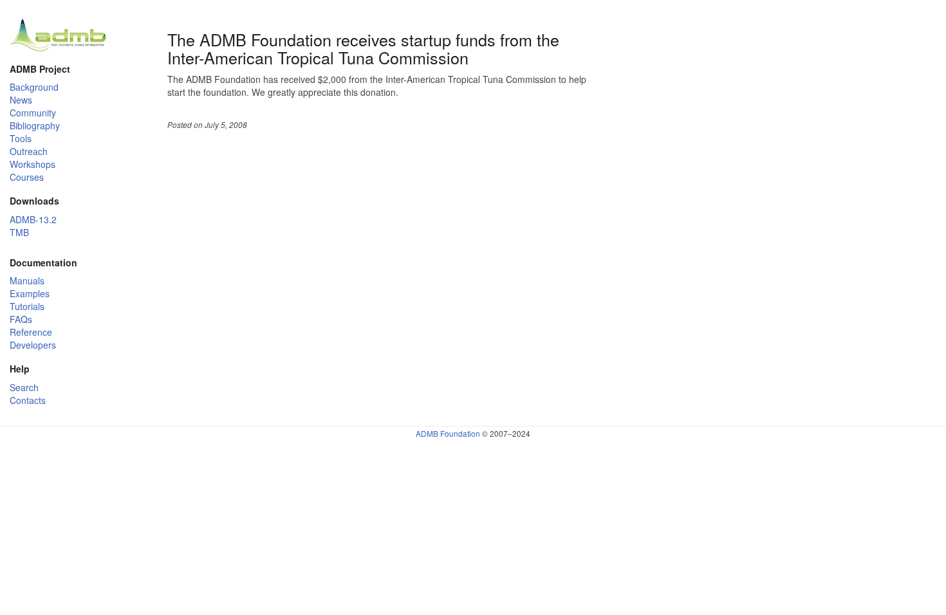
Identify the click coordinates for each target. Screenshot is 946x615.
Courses (27, 176)
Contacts (28, 400)
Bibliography (35, 125)
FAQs (21, 319)
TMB (19, 232)
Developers (33, 344)
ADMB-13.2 (33, 219)
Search (24, 387)
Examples (30, 293)
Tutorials (27, 306)
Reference (31, 332)
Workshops (32, 164)
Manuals (27, 280)
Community (33, 112)
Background (34, 86)
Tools (21, 138)
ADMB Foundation (448, 433)
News (21, 99)
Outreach (29, 151)
